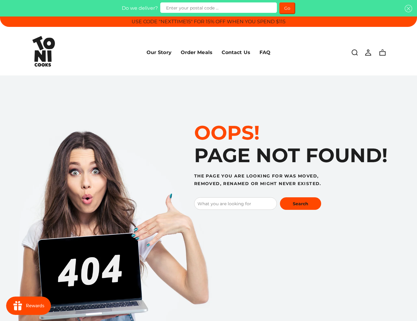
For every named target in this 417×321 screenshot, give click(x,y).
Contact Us (236, 52)
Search (300, 203)
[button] (407, 8)
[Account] (368, 52)
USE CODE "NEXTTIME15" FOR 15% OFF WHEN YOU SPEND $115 (208, 21)
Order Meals (196, 52)
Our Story (159, 52)
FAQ (264, 52)
